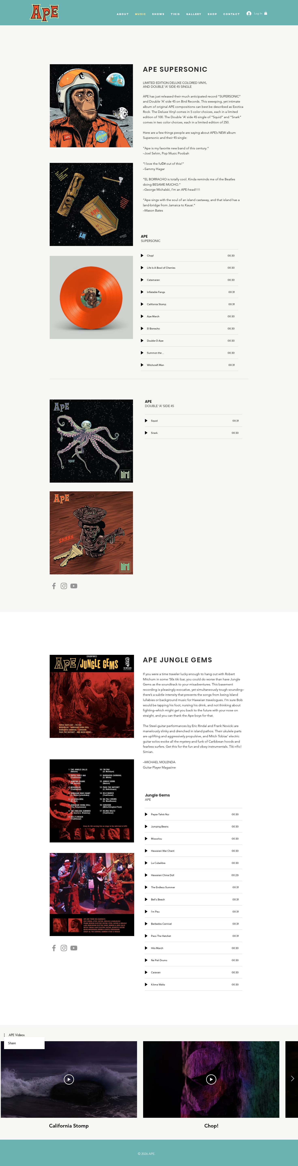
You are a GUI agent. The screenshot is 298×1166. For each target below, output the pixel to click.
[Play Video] (69, 1079)
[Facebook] (54, 586)
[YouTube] (74, 586)
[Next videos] (292, 1078)
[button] (265, 13)
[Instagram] (64, 586)
